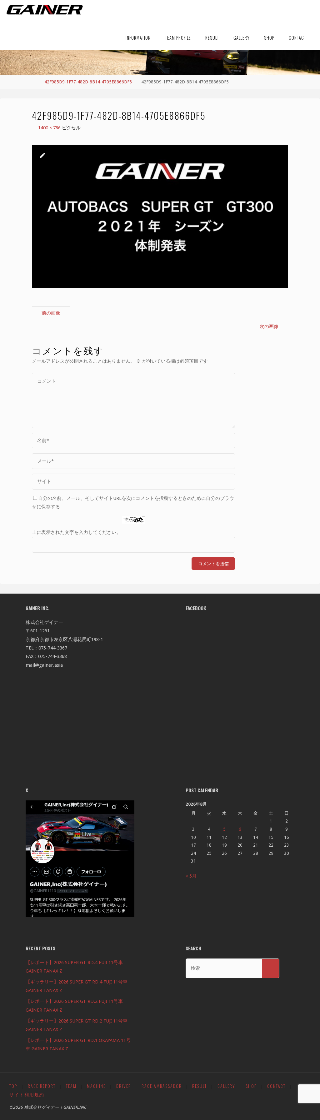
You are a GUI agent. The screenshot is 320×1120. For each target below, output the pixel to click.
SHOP (251, 1086)
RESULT (199, 1086)
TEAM (71, 1086)
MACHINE (96, 1086)
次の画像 (269, 326)
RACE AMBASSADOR (162, 1086)
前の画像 (51, 313)
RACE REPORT (42, 1086)
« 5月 (191, 876)
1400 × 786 (50, 128)
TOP (13, 1086)
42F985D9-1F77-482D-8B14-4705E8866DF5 (88, 81)
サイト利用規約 (26, 1094)
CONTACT (276, 1086)
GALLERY (226, 1086)
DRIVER (123, 1086)
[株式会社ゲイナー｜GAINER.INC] (44, 10)
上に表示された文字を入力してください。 (76, 532)
